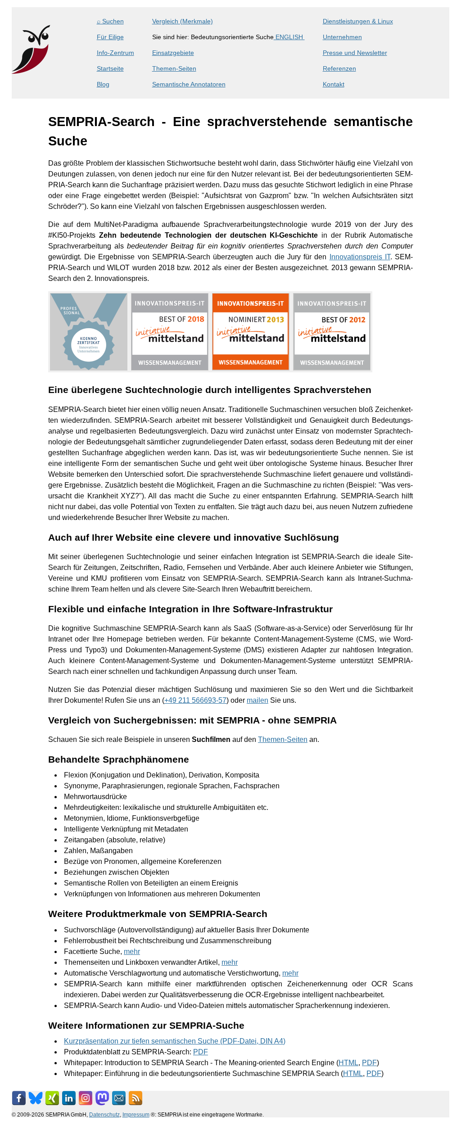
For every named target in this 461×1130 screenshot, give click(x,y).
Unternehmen (342, 37)
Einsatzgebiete (173, 52)
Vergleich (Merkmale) (182, 21)
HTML (348, 1063)
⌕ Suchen (110, 21)
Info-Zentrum (115, 52)
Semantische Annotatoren (189, 84)
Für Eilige (110, 37)
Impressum (135, 1114)
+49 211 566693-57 (195, 700)
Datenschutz (104, 1114)
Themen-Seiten (174, 68)
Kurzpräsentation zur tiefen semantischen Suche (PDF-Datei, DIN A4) (174, 1041)
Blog (103, 84)
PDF (200, 1052)
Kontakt (333, 84)
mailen (257, 700)
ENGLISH (289, 37)
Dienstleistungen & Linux (358, 21)
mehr (132, 951)
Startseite (110, 68)
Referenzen (339, 68)
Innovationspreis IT (360, 257)
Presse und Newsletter (355, 52)
